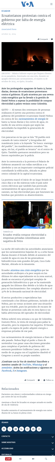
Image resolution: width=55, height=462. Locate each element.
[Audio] (20, 459)
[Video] (33, 459)
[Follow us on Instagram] (39, 429)
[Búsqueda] (46, 459)
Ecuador (6, 11)
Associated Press (9, 29)
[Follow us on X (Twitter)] (9, 429)
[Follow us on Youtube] (15, 429)
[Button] (42, 39)
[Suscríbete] (33, 429)
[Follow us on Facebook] (4, 429)
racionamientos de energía (32, 119)
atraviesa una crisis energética (25, 270)
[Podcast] (27, 429)
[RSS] (21, 429)
